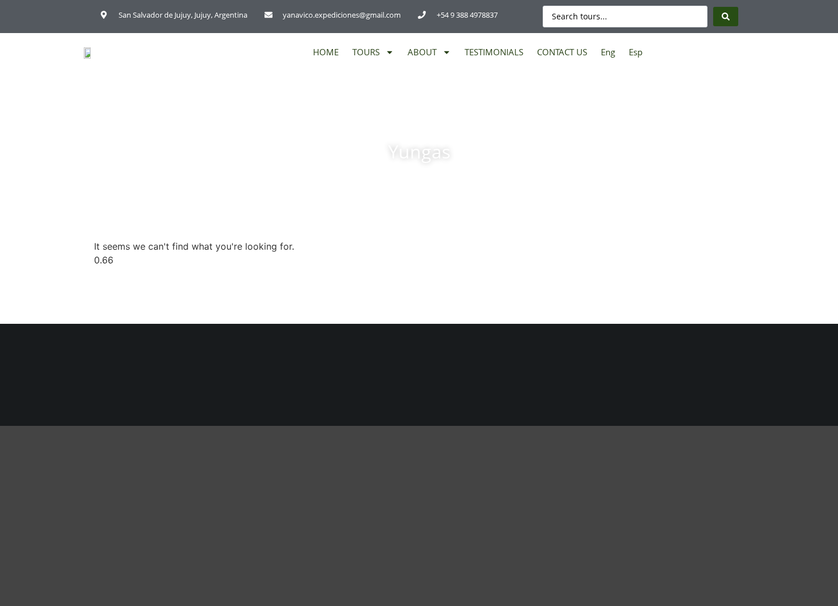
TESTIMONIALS (494, 52)
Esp (635, 52)
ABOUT (422, 52)
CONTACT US (562, 52)
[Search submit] (725, 16)
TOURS (366, 52)
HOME (326, 52)
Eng (608, 52)
